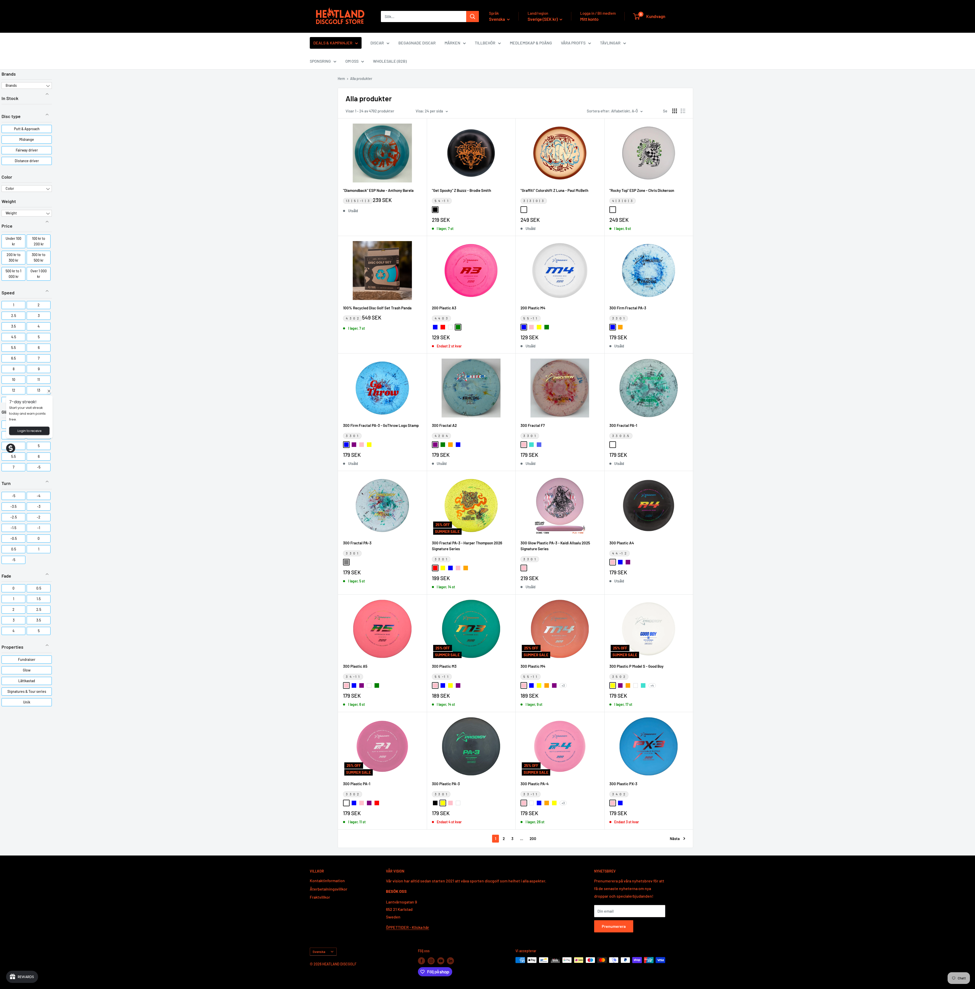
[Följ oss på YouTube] (440, 960)
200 (533, 838)
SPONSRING (320, 61)
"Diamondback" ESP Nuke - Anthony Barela (378, 190)
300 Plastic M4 (533, 666)
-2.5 (13, 517)
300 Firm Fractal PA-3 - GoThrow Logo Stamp (381, 425)
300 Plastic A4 (621, 543)
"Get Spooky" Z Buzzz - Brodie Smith (461, 190)
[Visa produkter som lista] (683, 111)
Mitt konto (589, 19)
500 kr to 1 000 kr (13, 274)
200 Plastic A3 (444, 308)
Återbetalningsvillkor (328, 888)
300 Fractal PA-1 (623, 425)
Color (7, 177)
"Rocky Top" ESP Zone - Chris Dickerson (641, 190)
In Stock (10, 98)
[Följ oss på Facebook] (421, 960)
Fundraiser (26, 659)
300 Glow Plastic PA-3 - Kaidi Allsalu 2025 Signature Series (555, 546)
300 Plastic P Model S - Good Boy (636, 666)
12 (13, 390)
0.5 (13, 549)
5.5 (13, 347)
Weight (9, 201)
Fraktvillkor (320, 897)
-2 (38, 517)
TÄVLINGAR (610, 42)
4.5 (13, 337)
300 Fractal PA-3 (357, 543)
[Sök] (472, 16)
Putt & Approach (27, 129)
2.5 (13, 315)
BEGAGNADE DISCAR (417, 42)
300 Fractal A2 (444, 425)
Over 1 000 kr (38, 274)
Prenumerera (614, 926)
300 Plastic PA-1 (356, 783)
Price (7, 226)
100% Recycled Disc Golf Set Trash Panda (377, 308)
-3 (38, 506)
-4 (38, 496)
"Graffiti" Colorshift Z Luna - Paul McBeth (554, 190)
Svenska (319, 951)
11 (38, 379)
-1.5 (13, 528)
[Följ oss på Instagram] (431, 960)
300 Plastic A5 (355, 666)
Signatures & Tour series (26, 691)
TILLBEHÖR (485, 42)
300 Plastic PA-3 (446, 783)
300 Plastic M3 (444, 666)
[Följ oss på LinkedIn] (450, 960)
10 (13, 379)
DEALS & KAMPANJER (332, 42)
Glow (26, 670)
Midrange (26, 139)
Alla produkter (361, 78)
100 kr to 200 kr (38, 241)
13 (38, 390)
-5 (38, 467)
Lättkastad (26, 681)
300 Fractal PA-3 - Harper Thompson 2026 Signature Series (467, 546)
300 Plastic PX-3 (623, 783)
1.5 (39, 599)
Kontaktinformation (327, 880)
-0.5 (13, 538)
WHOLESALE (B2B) (390, 61)
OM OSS (352, 61)
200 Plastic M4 (533, 308)
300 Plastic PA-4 (535, 783)
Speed (8, 292)
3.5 (13, 326)
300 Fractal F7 (533, 425)
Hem (341, 78)
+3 (563, 685)
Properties (12, 647)
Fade (6, 576)
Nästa (675, 838)
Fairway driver (27, 150)
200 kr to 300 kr (14, 257)
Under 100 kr (13, 241)
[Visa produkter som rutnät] (674, 111)
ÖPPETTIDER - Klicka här (407, 927)
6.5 (13, 358)
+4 (652, 685)
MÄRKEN (452, 42)
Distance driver (27, 161)
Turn (6, 483)
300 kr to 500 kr (38, 257)
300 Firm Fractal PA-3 (627, 308)
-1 (38, 528)
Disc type (11, 116)
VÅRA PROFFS (573, 42)
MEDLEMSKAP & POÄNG (531, 42)
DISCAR (377, 42)
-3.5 (13, 506)
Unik (26, 702)
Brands (9, 74)
